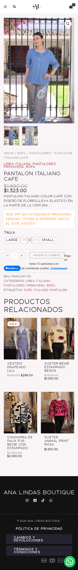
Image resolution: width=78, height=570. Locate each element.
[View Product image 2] (30, 135)
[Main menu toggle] (5, 6)
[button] (14, 6)
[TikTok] (43, 500)
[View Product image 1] (11, 135)
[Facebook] (35, 500)
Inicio (9, 153)
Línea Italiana (17, 164)
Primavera (14, 166)
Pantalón (58, 290)
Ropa (21, 153)
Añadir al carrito (46, 255)
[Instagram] (27, 500)
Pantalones (40, 153)
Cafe (28, 290)
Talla (9, 232)
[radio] (12, 240)
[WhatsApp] (51, 500)
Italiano (41, 290)
